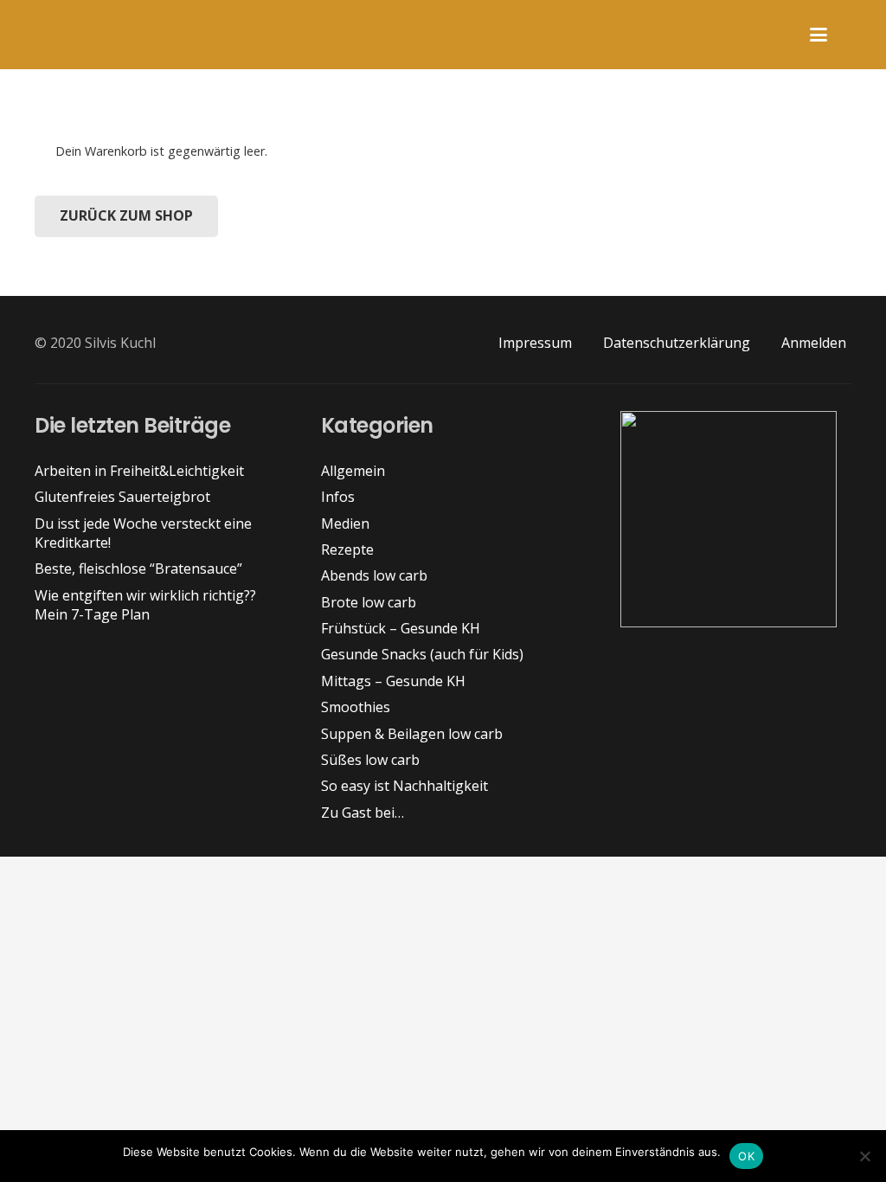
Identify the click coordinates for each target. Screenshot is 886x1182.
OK (746, 1156)
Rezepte (347, 549)
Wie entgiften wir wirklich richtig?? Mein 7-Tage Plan (145, 605)
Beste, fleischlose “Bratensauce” (138, 568)
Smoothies (355, 706)
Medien (345, 523)
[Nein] (864, 1156)
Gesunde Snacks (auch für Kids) (422, 654)
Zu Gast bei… (362, 812)
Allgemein (353, 470)
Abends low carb (374, 575)
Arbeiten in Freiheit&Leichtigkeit (139, 470)
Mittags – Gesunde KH (393, 681)
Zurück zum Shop (126, 215)
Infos (338, 496)
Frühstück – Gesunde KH (400, 628)
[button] (818, 34)
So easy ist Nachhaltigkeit (404, 785)
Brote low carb (368, 602)
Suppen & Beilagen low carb (412, 733)
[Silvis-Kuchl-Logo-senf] (27, 35)
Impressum (535, 342)
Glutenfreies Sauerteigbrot (122, 496)
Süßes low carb (370, 759)
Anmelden (813, 342)
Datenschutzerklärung (676, 342)
